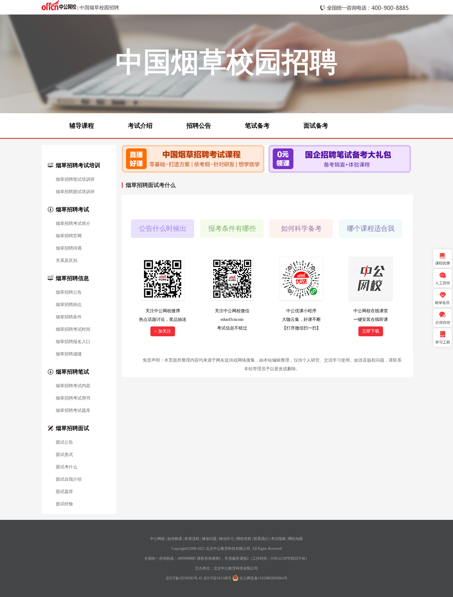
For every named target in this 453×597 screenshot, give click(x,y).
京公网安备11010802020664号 (263, 578)
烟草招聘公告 (69, 292)
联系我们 (261, 539)
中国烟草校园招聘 (99, 7)
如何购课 (174, 539)
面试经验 (64, 504)
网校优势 (243, 539)
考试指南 (278, 539)
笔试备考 (257, 125)
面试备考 (316, 125)
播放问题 (209, 539)
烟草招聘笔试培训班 (75, 179)
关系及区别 (66, 261)
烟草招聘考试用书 (73, 398)
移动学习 (226, 539)
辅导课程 (81, 125)
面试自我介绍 (69, 479)
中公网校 (157, 539)
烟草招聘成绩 (69, 354)
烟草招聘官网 (69, 236)
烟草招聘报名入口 (73, 342)
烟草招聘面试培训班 (75, 192)
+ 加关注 (162, 331)
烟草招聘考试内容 (73, 386)
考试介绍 (140, 125)
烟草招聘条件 (69, 317)
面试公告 (64, 442)
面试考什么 (66, 467)
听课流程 (192, 539)
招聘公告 (198, 125)
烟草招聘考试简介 (73, 224)
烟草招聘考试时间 (73, 329)
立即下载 (370, 331)
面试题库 (64, 492)
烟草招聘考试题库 (73, 410)
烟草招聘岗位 (69, 305)
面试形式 (64, 455)
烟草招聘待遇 (69, 248)
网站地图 (295, 539)
